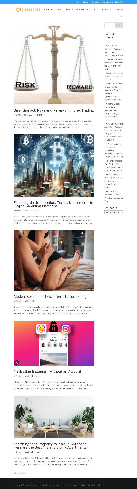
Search (119, 25)
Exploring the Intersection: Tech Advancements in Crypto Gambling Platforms (53, 204)
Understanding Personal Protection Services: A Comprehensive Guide (113, 181)
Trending (118, 9)
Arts (96, 9)
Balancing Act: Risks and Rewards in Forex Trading (54, 110)
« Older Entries (20, 473)
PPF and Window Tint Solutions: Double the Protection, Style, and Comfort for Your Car (113, 150)
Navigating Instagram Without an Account (47, 371)
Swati (18, 115)
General (104, 9)
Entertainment (107, 2)
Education (95, 2)
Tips (68, 9)
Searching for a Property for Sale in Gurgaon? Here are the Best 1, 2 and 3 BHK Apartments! (50, 445)
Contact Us (119, 2)
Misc (37, 210)
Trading (38, 115)
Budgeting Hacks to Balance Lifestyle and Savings (113, 76)
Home (78, 2)
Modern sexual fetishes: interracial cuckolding (50, 296)
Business (86, 2)
